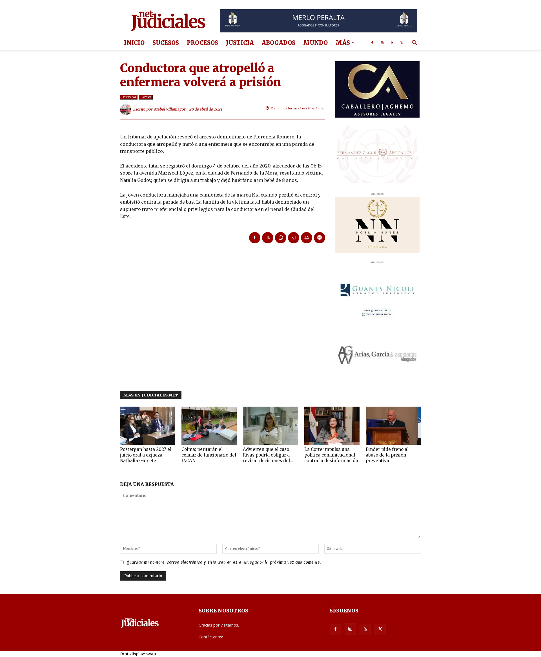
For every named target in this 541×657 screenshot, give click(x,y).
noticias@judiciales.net (244, 637)
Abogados (278, 42)
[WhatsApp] (280, 237)
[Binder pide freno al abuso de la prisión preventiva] (393, 426)
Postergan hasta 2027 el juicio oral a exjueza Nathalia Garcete (145, 455)
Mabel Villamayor (169, 109)
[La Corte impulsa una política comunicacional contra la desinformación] (332, 426)
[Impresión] (306, 237)
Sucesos (165, 42)
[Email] (293, 237)
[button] (414, 43)
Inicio (134, 42)
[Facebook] (372, 43)
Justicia (240, 42)
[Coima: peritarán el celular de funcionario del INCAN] (209, 426)
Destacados (129, 97)
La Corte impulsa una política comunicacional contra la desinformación (331, 455)
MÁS (343, 42)
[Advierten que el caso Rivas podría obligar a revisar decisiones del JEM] (270, 426)
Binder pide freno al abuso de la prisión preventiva (387, 455)
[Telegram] (319, 237)
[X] (402, 43)
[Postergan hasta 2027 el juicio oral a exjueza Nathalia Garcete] (147, 426)
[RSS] (392, 43)
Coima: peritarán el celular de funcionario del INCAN (208, 455)
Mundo (315, 42)
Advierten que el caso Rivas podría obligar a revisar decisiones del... (268, 455)
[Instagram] (382, 43)
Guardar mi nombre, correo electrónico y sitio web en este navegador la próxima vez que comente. (224, 562)
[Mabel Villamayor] (126, 109)
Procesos (202, 42)
